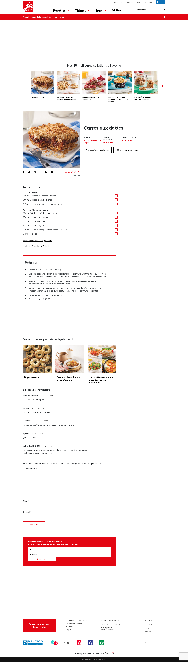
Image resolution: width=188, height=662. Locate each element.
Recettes (59, 10)
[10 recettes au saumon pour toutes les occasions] (102, 359)
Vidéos (116, 10)
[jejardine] (101, 642)
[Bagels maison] (37, 359)
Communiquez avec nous (77, 620)
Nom (26, 501)
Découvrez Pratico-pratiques (74, 625)
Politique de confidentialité (107, 628)
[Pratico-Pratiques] (34, 642)
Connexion (117, 2)
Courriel (27, 512)
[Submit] (163, 9)
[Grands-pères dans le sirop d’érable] (69, 359)
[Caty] (67, 642)
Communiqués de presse (112, 620)
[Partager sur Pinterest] (35, 172)
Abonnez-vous (133, 2)
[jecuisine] (79, 642)
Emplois (69, 630)
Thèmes (80, 10)
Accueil (26, 17)
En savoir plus (39, 625)
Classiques (42, 17)
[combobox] (149, 9)
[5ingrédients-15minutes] (54, 642)
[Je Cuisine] (34, 7)
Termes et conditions (110, 624)
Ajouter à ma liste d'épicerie (37, 246)
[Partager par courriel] (52, 172)
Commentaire (30, 468)
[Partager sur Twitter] (29, 172)
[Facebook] (164, 17)
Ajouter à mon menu (129, 150)
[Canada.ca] (108, 652)
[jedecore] (90, 642)
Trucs (99, 10)
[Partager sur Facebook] (23, 172)
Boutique (148, 2)
